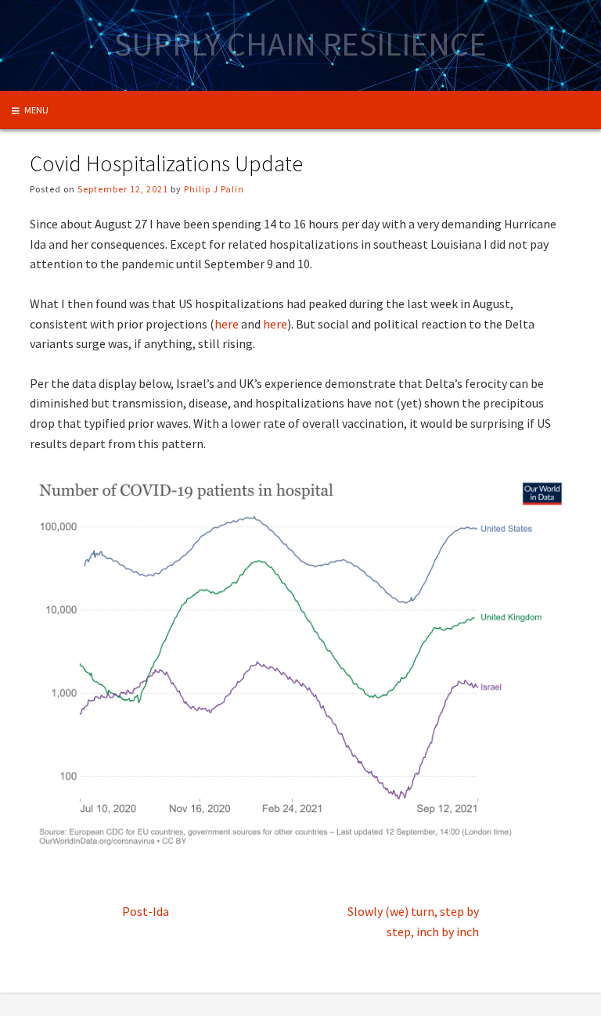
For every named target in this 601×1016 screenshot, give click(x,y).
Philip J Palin (214, 189)
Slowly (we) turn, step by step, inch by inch (413, 921)
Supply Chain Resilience (300, 43)
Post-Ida (145, 911)
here (226, 324)
